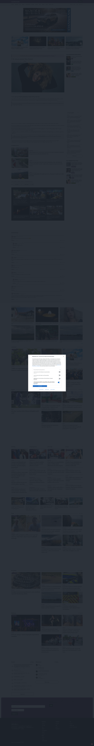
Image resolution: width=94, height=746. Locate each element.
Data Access (47, 389)
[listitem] (47, 369)
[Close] (64, 356)
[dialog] (47, 373)
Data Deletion (41, 389)
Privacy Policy (52, 389)
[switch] (59, 372)
